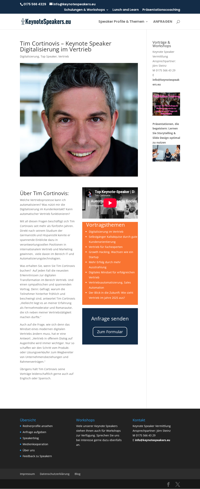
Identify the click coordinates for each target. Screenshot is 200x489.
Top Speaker (49, 56)
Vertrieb (63, 56)
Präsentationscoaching (161, 10)
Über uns (29, 450)
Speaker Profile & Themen (121, 22)
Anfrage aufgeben (34, 432)
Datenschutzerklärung (55, 474)
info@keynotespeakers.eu (152, 440)
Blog (77, 474)
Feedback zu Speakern (37, 456)
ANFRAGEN (162, 22)
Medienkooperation (35, 444)
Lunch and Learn (125, 10)
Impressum (27, 474)
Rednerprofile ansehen (38, 426)
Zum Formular (110, 331)
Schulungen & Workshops (84, 10)
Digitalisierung (29, 56)
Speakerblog (31, 438)
